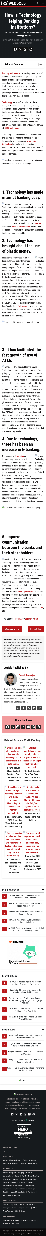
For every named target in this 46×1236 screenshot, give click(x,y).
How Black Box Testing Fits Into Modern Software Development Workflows (25, 983)
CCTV (41, 607)
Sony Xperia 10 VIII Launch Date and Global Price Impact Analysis (25, 1061)
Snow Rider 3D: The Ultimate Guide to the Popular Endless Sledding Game (25, 991)
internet (38, 223)
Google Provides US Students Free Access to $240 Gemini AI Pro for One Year (25, 1044)
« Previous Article (12, 629)
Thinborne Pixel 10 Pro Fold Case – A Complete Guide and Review (25, 913)
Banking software (25, 591)
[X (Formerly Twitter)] (28, 709)
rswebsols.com (23, 1132)
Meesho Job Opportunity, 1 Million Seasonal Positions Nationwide (25, 1036)
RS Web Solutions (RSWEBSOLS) (25, 1231)
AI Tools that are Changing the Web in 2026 (32, 816)
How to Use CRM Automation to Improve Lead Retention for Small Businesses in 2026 (32, 862)
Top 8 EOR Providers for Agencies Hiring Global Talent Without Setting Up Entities (25, 929)
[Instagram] (39, 709)
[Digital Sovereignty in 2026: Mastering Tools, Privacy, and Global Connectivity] (13, 813)
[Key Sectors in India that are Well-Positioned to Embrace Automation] (13, 855)
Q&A (36, 619)
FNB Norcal (22, 306)
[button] (37, 3)
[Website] (18, 709)
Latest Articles (13, 40)
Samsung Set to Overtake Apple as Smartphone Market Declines (25, 1069)
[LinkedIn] (34, 709)
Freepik (39, 1234)
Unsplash (22, 1234)
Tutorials (27, 36)
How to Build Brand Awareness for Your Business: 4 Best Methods (25, 896)
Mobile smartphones (21, 226)
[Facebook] (23, 709)
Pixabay (28, 1234)
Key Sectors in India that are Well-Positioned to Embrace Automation (13, 866)
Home (5, 40)
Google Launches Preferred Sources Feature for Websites (25, 1052)
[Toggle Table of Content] (39, 64)
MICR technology (11, 128)
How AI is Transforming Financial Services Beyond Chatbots (25, 1018)
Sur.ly (26, 1137)
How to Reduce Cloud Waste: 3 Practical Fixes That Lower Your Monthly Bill (14, 774)
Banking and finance (11, 73)
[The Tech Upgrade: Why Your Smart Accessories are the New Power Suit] (32, 767)
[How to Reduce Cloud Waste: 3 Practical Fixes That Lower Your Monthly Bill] (13, 764)
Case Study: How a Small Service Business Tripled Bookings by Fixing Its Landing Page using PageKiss (25, 1000)
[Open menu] (4, 1151)
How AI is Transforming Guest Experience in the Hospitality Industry (25, 921)
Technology (20, 36)
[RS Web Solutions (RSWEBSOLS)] (13, 3)
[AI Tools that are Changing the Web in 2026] (32, 810)
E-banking (19, 456)
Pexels (34, 1234)
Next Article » (35, 629)
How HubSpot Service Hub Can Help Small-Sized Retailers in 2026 (25, 904)
